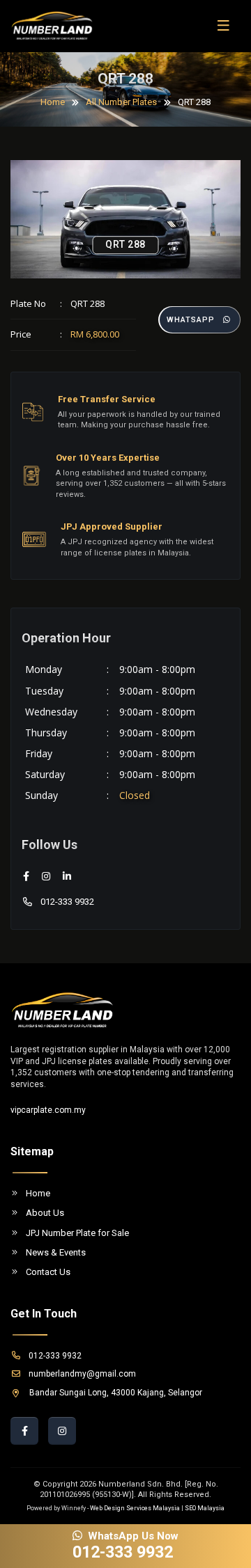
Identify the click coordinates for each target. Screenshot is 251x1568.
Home (52, 102)
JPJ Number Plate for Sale (77, 1233)
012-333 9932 (67, 901)
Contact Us (48, 1272)
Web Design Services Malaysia (135, 1508)
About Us (45, 1212)
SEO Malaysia (205, 1508)
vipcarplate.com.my (48, 1110)
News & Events (56, 1252)
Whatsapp (191, 319)
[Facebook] (26, 876)
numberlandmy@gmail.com (82, 1374)
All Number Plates (121, 102)
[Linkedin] (67, 876)
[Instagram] (46, 876)
